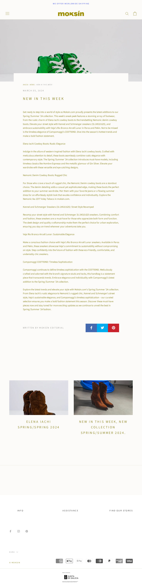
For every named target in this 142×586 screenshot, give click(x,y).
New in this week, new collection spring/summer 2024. (103, 427)
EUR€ (12, 552)
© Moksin (14, 562)
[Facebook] (10, 531)
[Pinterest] (27, 531)
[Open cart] (134, 13)
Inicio (25, 85)
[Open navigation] (7, 13)
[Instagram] (18, 531)
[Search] (127, 13)
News (32, 85)
